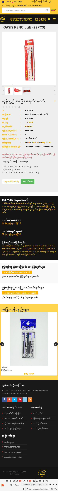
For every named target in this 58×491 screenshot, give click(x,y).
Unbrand (28, 126)
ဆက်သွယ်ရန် (38, 413)
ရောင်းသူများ (9, 442)
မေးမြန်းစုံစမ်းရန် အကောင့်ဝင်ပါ (17, 272)
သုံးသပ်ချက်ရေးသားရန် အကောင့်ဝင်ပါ (20, 293)
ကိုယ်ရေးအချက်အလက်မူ (14, 423)
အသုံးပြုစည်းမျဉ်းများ (12, 428)
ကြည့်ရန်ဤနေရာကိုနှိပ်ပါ (11, 223)
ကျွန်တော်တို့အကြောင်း (12, 413)
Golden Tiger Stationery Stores (38, 142)
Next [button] (56, 344)
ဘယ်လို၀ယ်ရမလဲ (40, 423)
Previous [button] (2, 344)
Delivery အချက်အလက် (13, 418)
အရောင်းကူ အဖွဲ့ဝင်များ (13, 457)
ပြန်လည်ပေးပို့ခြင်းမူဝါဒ (42, 418)
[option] (29, 343)
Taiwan (4, 367)
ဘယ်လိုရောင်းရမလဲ (40, 428)
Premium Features (12, 447)
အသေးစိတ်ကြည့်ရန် (29, 365)
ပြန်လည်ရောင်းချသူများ (13, 452)
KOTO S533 (6, 370)
